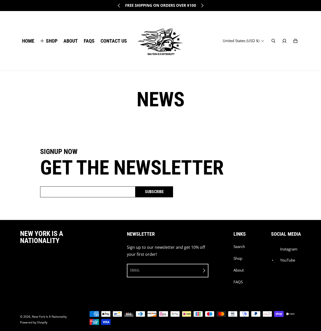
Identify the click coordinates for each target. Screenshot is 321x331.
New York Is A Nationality (49, 316)
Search (239, 246)
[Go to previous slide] (119, 6)
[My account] (284, 40)
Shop (237, 258)
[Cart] (295, 40)
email (135, 270)
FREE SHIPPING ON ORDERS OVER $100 (160, 5)
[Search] (273, 40)
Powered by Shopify (33, 322)
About (238, 270)
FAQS (238, 282)
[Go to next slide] (202, 6)
